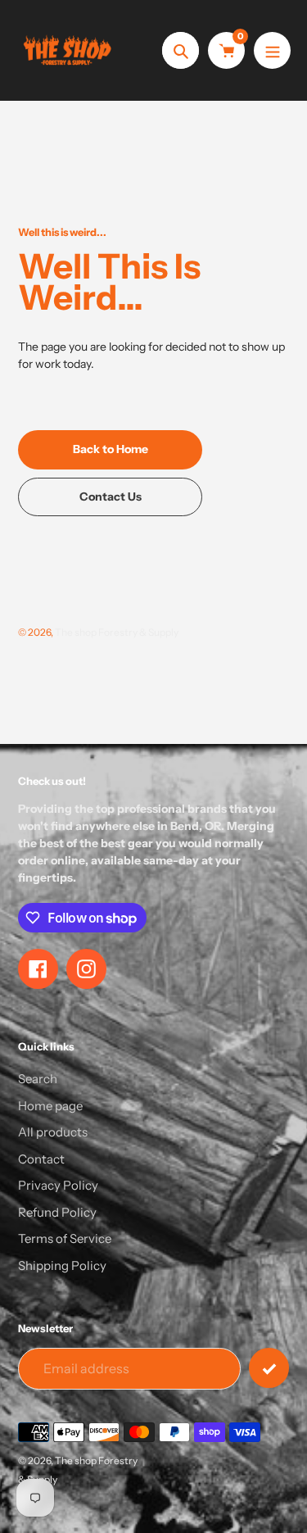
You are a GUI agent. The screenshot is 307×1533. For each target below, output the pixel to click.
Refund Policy (57, 1212)
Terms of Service (64, 1238)
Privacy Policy (58, 1185)
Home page (50, 1105)
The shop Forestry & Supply (116, 632)
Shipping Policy (62, 1265)
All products (53, 1132)
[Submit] (269, 1368)
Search (37, 1078)
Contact (41, 1159)
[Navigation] (272, 50)
